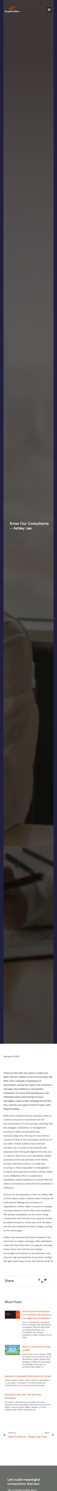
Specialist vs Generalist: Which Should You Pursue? (28, 1376)
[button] (49, 9)
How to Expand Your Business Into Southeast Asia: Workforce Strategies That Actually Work (36, 1314)
